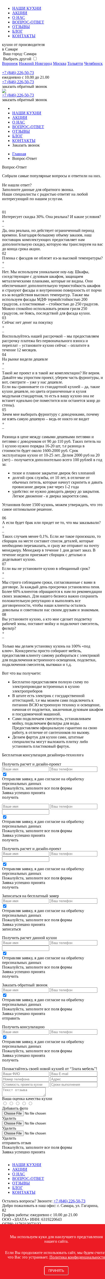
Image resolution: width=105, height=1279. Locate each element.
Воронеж (10, 63)
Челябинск (93, 63)
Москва (59, 63)
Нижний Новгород (35, 63)
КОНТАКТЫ (23, 36)
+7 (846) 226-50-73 (18, 72)
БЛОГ (17, 31)
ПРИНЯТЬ (56, 1271)
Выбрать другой (16, 59)
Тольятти (75, 63)
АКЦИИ (19, 13)
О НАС (18, 17)
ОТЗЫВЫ (21, 27)
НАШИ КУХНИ (26, 8)
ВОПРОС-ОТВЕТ (28, 22)
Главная (19, 154)
